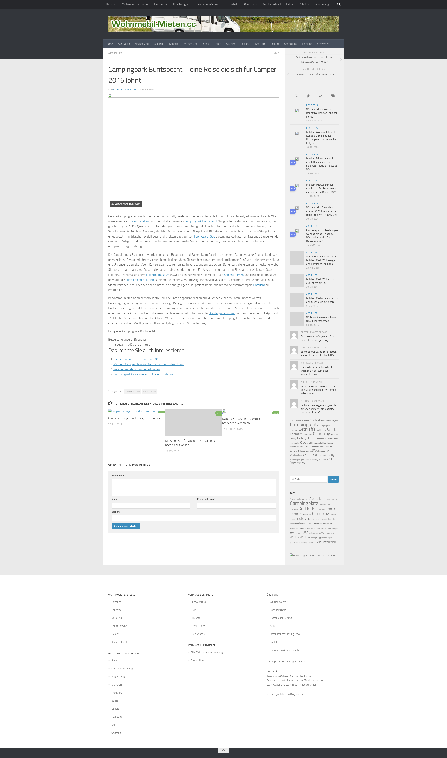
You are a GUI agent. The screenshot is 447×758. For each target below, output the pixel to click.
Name (116, 499)
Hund (310, 438)
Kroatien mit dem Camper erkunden (136, 369)
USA (110, 43)
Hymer (115, 634)
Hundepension (321, 439)
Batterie (327, 421)
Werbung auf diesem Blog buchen (285, 694)
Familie (331, 430)
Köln (113, 724)
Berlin (114, 700)
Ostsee (307, 447)
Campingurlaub (326, 425)
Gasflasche (307, 434)
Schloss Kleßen (234, 275)
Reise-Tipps (251, 4)
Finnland (307, 43)
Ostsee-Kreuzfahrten (292, 676)
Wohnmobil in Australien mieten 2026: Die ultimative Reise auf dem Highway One (321, 211)
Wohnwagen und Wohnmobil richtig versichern (292, 684)
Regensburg (118, 676)
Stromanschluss (325, 447)
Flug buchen (161, 4)
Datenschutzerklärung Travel (285, 634)
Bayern (335, 421)
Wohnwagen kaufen (318, 459)
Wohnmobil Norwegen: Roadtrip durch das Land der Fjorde (321, 113)
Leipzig (330, 443)
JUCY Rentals (198, 634)
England (274, 43)
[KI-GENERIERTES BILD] (250, 411)
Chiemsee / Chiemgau (123, 668)
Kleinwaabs (294, 443)
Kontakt (274, 642)
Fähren (290, 4)
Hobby (301, 438)
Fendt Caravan (119, 626)
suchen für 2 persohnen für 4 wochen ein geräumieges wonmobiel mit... (316, 371)
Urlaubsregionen (182, 4)
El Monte (195, 617)
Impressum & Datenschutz (284, 650)
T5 (298, 451)
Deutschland (190, 43)
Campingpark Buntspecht (200, 221)
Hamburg (116, 716)
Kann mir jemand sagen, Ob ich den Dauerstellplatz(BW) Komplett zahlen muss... (319, 390)
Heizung (293, 439)
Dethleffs (307, 429)
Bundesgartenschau (222, 313)
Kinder (335, 439)
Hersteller (233, 4)
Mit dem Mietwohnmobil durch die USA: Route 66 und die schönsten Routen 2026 (321, 188)
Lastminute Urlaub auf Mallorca (297, 680)
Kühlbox (323, 443)
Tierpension (304, 451)
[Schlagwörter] (333, 96)
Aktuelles (115, 53)
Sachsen (314, 447)
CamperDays (198, 660)
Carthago (116, 601)
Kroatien (260, 43)
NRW (302, 447)
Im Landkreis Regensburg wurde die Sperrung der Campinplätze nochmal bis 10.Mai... (318, 409)
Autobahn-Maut (271, 4)
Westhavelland (140, 221)
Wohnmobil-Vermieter (210, 4)
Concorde (116, 609)
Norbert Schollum (124, 89)
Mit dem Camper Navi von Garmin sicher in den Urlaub (148, 364)
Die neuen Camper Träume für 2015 (136, 359)
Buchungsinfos (278, 609)
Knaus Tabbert (119, 642)
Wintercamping (324, 455)
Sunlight (293, 451)
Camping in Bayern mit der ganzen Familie (134, 418)
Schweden (323, 43)
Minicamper (294, 447)
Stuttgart (116, 732)
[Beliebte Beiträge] (308, 96)
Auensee (305, 421)
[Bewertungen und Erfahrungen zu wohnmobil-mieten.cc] (312, 555)
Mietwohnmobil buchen (135, 4)
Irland (205, 43)
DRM (193, 609)
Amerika (297, 421)
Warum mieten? (279, 601)
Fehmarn (296, 434)
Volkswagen (321, 451)
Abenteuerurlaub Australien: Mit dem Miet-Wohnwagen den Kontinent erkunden (321, 260)
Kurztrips (316, 443)
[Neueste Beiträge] (296, 96)
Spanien (231, 43)
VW (328, 451)
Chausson (294, 430)
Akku (292, 421)
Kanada (173, 43)
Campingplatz (304, 424)
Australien (124, 43)
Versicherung (321, 4)
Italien (217, 43)
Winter (308, 455)
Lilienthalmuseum (158, 275)
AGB (272, 626)
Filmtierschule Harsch (140, 280)
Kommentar (119, 475)
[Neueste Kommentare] (320, 96)
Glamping (321, 433)
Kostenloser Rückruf (281, 617)
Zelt (329, 459)
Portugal (245, 43)
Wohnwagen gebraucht (299, 459)
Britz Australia (198, 601)
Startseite (111, 4)
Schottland (290, 43)
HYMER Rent (198, 626)
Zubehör (304, 4)
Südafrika (158, 43)
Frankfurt (116, 692)
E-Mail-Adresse (206, 499)
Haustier (334, 434)
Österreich (297, 463)
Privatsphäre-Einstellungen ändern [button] (286, 661)
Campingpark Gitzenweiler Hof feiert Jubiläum (143, 374)
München (116, 684)
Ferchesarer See (204, 236)
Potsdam (259, 285)
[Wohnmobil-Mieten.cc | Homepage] (223, 24)
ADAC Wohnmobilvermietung (207, 652)
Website (116, 511)
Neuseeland (142, 43)
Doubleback (321, 430)
